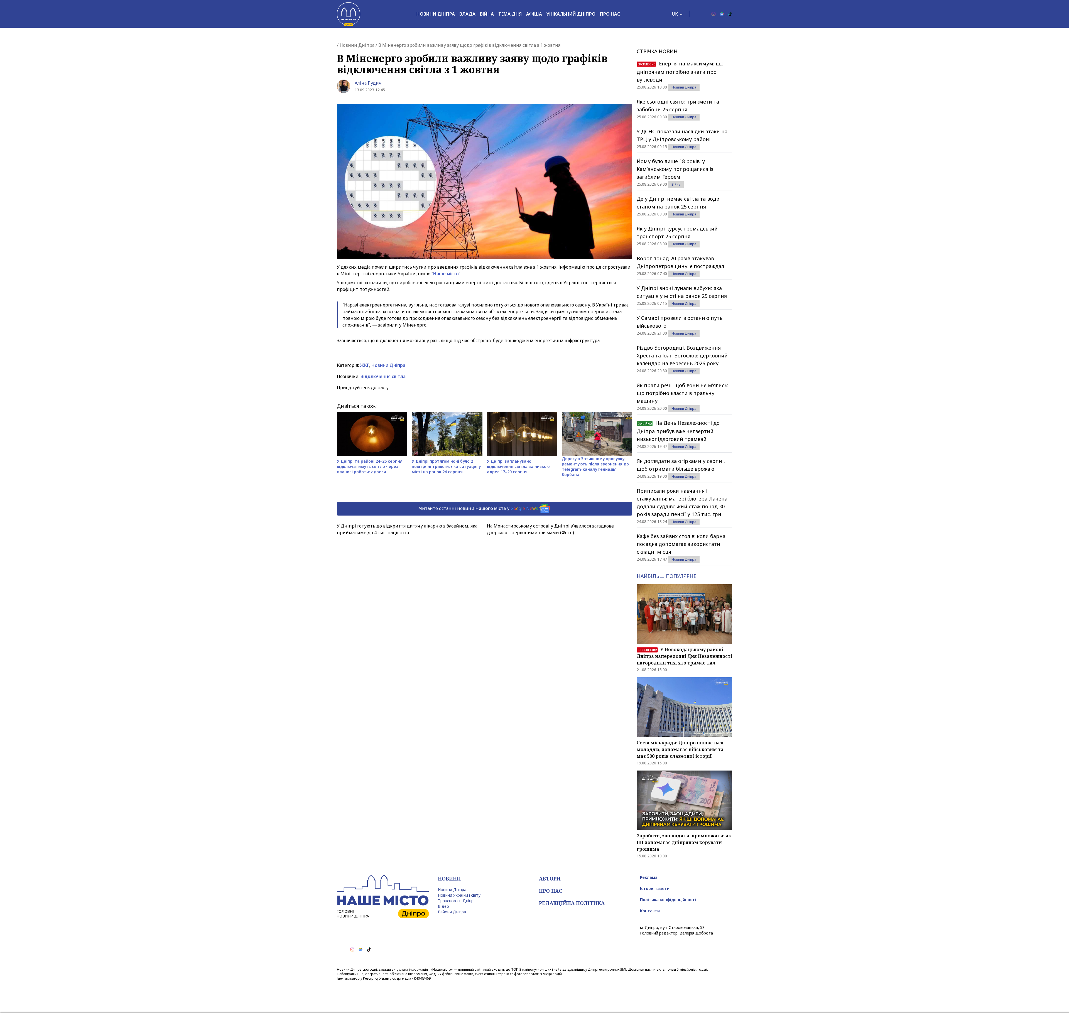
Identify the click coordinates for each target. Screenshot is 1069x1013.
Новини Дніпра (435, 14)
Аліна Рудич (368, 83)
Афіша (534, 14)
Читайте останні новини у (478, 508)
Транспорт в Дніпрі (456, 900)
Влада (467, 14)
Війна (487, 14)
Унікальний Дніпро (570, 14)
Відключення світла (383, 376)
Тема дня (510, 14)
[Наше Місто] (348, 14)
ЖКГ (364, 365)
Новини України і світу (459, 895)
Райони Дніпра (452, 911)
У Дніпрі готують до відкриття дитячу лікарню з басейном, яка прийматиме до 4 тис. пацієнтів (407, 529)
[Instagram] (713, 14)
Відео (443, 906)
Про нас (610, 14)
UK (675, 14)
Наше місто (446, 274)
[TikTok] (730, 14)
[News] (722, 14)
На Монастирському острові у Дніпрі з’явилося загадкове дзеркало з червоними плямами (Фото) (550, 529)
